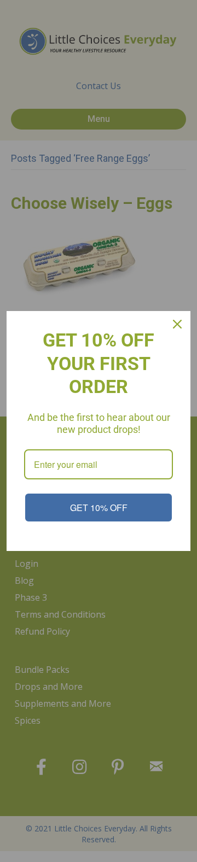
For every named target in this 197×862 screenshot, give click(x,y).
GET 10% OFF (99, 507)
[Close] (177, 324)
